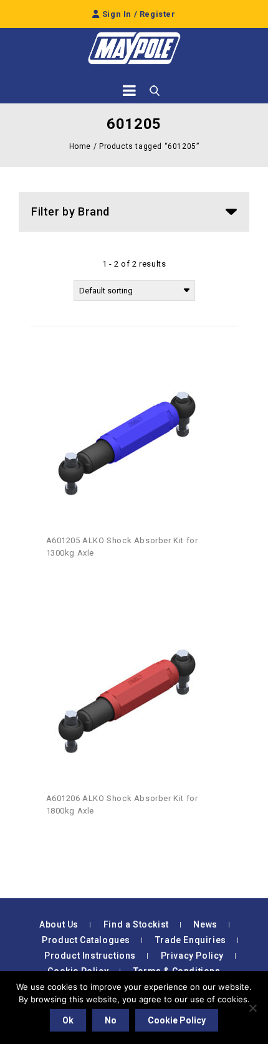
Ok (68, 1020)
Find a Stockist (136, 924)
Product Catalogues (86, 940)
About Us (59, 924)
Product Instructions (90, 956)
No (111, 1020)
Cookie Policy (177, 1020)
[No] (252, 1008)
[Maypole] (134, 48)
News (205, 924)
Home (80, 146)
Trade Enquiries (190, 940)
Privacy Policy (192, 956)
